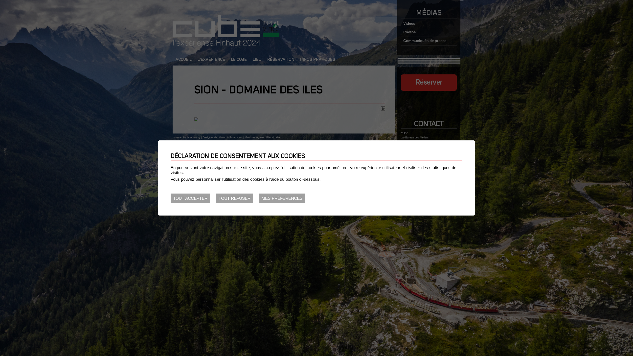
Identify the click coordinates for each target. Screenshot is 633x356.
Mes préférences (282, 198)
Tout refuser (234, 198)
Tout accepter (190, 198)
